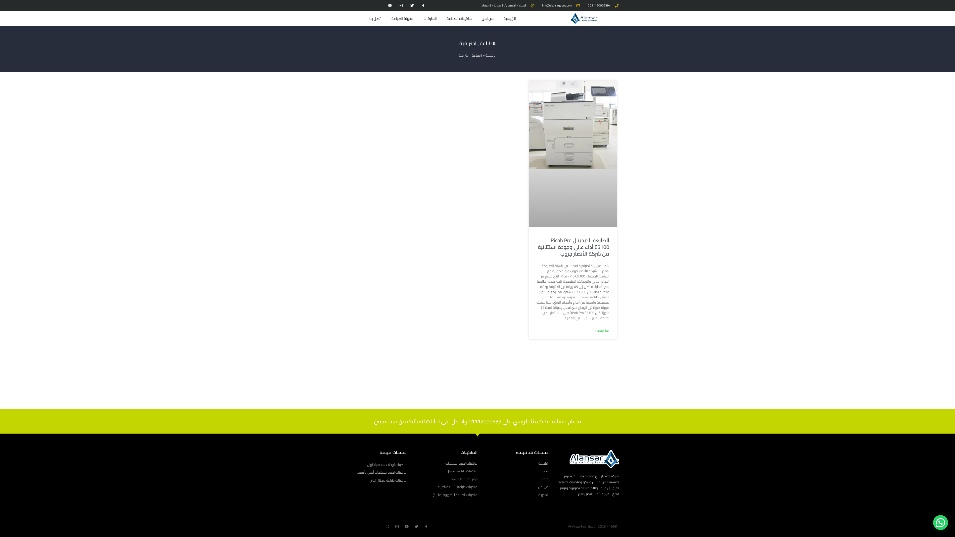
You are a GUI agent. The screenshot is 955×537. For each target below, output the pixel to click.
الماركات (430, 18)
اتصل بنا (375, 18)
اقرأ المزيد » (602, 330)
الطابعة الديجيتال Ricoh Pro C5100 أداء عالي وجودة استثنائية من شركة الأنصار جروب (573, 247)
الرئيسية (510, 18)
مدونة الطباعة (402, 18)
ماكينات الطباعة (459, 18)
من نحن (488, 18)
